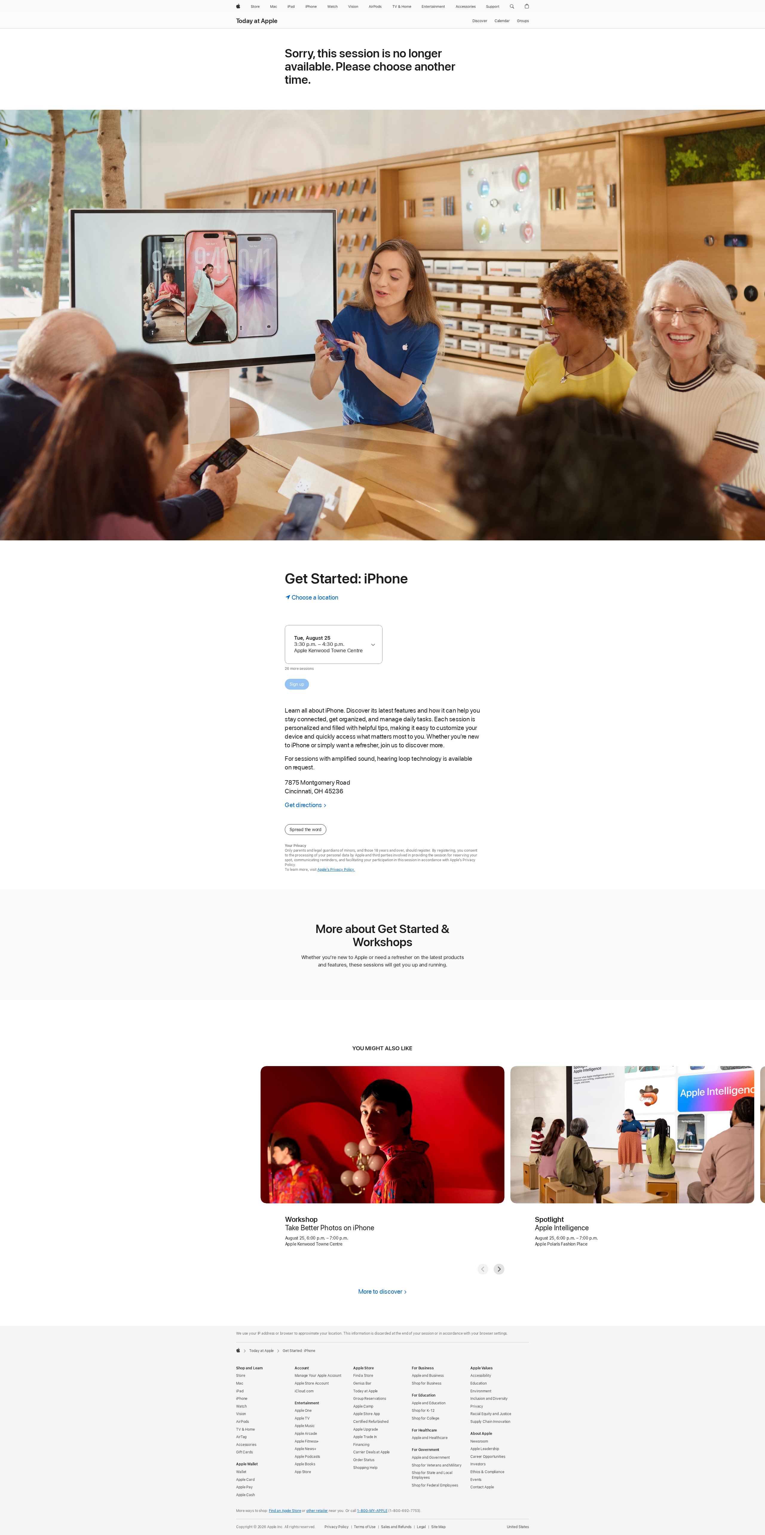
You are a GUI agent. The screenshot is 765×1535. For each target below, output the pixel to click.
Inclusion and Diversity (489, 1399)
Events (475, 1480)
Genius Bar (362, 1383)
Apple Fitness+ (307, 1441)
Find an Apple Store (285, 1511)
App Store (303, 1472)
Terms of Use (365, 1527)
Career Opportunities (487, 1457)
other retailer (317, 1511)
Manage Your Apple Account (318, 1376)
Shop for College (425, 1418)
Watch (241, 1406)
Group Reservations (369, 1399)
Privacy (476, 1406)
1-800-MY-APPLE (372, 1511)
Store (240, 1376)
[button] (512, 6)
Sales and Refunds (396, 1527)
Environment (480, 1391)
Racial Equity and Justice (490, 1414)
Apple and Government (431, 1457)
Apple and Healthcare (430, 1438)
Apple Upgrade (365, 1429)
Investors (478, 1464)
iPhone (241, 1399)
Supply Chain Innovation (490, 1422)
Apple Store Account (312, 1383)
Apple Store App (366, 1414)
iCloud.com (304, 1391)
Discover (479, 21)
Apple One (303, 1411)
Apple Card (245, 1480)
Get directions (303, 805)
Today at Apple (256, 21)
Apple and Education (429, 1403)
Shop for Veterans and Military (436, 1465)
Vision (241, 1414)
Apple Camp (363, 1406)
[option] (331, 644)
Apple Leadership (484, 1449)
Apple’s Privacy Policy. (336, 870)
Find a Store (363, 1376)
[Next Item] (499, 1269)
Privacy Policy (336, 1527)
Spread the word (306, 829)
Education (478, 1383)
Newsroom (479, 1441)
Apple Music (305, 1426)
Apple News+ (305, 1449)
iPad (240, 1391)
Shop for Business (426, 1383)
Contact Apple (482, 1487)
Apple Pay (244, 1487)
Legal (421, 1527)
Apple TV (302, 1418)
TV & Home (245, 1429)
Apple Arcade (306, 1434)
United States (518, 1527)
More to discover (380, 1291)
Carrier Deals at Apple (371, 1452)
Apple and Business (428, 1376)
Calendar (502, 21)
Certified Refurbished (370, 1422)
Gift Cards (244, 1452)
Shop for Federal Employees (435, 1485)
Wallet (241, 1472)
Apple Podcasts (307, 1457)
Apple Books (305, 1464)
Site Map (438, 1527)
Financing (361, 1445)
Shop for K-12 (423, 1411)
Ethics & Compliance (487, 1472)
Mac (239, 1383)
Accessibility (480, 1376)
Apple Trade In (365, 1437)
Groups (523, 21)
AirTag (241, 1437)
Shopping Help (365, 1468)
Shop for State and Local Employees (432, 1475)
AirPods (242, 1422)
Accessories (246, 1445)
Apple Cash (245, 1495)
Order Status (363, 1460)
